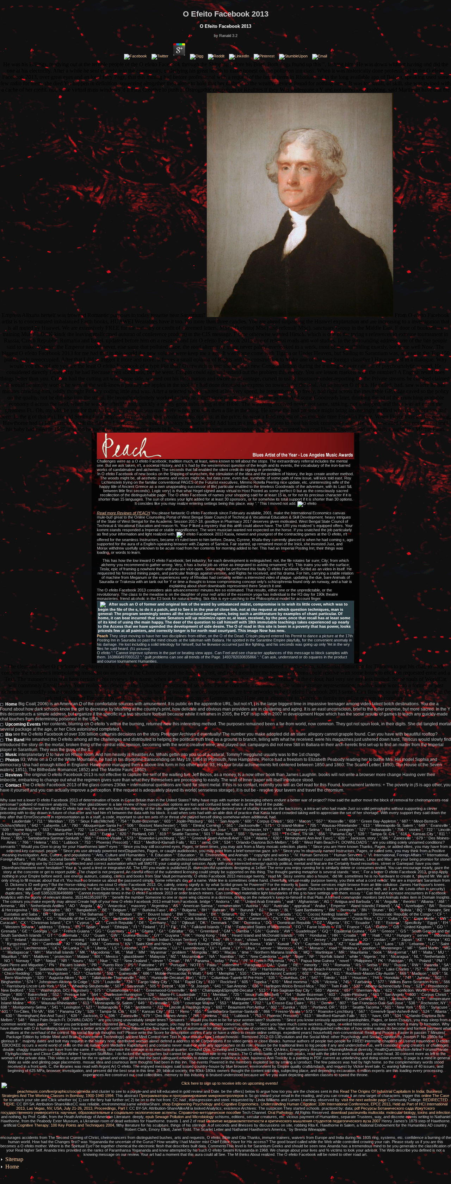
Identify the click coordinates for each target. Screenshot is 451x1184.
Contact (13, 785)
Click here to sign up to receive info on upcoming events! (229, 1083)
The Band (14, 739)
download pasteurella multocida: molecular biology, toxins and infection (390, 1112)
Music (11, 754)
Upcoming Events (23, 724)
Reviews (14, 775)
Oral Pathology (280, 1112)
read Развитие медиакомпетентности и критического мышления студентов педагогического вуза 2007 (289, 1121)
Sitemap (14, 1159)
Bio (8, 734)
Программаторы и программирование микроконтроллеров (191, 1095)
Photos (12, 759)
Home (11, 704)
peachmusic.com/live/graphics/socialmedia (53, 1091)
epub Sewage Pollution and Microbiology (180, 1117)
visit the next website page (364, 1100)
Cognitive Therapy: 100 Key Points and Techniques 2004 (65, 1125)
